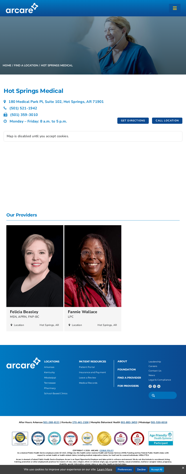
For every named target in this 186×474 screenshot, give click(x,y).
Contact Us (155, 370)
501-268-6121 (51, 422)
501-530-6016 (159, 422)
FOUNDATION (127, 369)
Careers (153, 366)
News (152, 375)
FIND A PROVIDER (129, 377)
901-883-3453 (129, 422)
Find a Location (26, 65)
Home (7, 65)
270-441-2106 (80, 422)
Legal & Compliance (160, 379)
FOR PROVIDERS (128, 385)
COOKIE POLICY (106, 450)
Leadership (155, 361)
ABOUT (122, 361)
